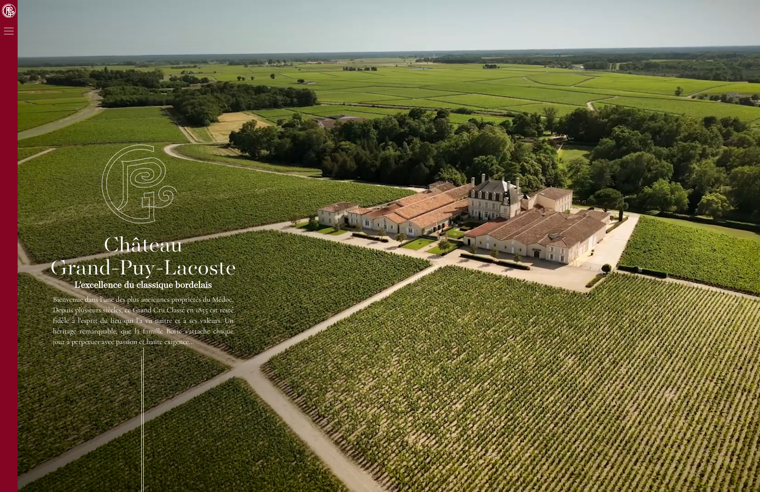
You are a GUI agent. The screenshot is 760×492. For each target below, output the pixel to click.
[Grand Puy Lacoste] (140, 183)
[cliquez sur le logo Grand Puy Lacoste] (9, 10)
